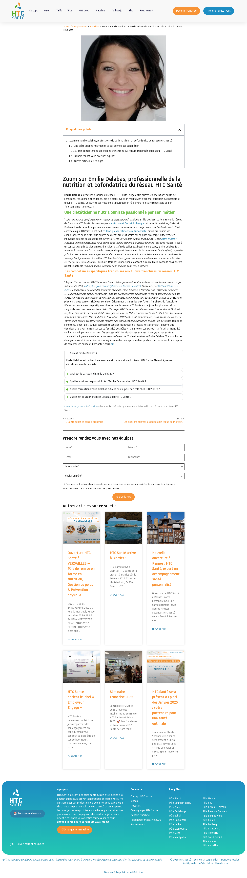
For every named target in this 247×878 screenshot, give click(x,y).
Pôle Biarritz (175, 799)
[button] (179, 130)
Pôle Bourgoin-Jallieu (180, 803)
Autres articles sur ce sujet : (89, 161)
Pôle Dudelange (177, 811)
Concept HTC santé (141, 796)
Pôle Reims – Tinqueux (215, 811)
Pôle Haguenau (177, 820)
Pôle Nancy (209, 799)
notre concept (168, 239)
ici (112, 344)
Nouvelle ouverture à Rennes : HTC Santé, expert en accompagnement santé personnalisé (166, 569)
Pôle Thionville (210, 833)
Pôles (69, 11)
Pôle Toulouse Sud (212, 837)
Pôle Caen (174, 807)
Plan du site (221, 864)
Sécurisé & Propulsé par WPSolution (123, 872)
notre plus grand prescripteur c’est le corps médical (112, 286)
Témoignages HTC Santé (144, 810)
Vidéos (134, 801)
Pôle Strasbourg (211, 829)
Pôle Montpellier (178, 837)
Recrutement (146, 11)
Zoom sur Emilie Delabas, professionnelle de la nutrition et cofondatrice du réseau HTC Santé (120, 141)
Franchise (94, 27)
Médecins (136, 806)
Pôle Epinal (175, 816)
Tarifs (59, 11)
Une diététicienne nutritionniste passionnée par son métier (106, 146)
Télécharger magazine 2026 (146, 820)
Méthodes (84, 11)
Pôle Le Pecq (176, 824)
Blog (131, 11)
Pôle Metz (174, 833)
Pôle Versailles (210, 846)
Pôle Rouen (209, 820)
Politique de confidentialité (198, 864)
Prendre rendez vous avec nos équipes (94, 156)
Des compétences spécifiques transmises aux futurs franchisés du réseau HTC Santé (125, 151)
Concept (33, 11)
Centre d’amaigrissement (75, 27)
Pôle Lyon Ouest (178, 829)
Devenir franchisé (140, 815)
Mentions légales (230, 860)
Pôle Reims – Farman (214, 807)
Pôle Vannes (209, 841)
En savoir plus (75, 640)
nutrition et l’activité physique (128, 223)
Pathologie (117, 11)
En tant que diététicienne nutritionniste (124, 231)
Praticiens (100, 11)
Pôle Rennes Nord (212, 816)
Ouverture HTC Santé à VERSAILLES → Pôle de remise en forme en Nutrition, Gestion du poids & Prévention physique (81, 574)
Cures (47, 11)
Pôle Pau (207, 803)
